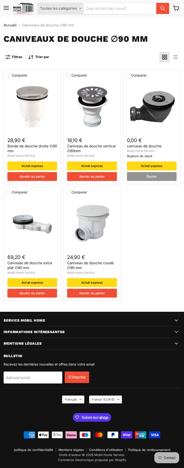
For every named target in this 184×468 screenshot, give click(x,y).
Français (71, 399)
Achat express (32, 166)
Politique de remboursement (149, 450)
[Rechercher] (162, 8)
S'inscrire (77, 377)
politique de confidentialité (33, 450)
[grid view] (164, 57)
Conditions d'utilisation (106, 450)
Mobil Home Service (21, 155)
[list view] (175, 57)
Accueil (10, 25)
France (103, 399)
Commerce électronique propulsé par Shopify (92, 460)
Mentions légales (71, 450)
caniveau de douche (144, 146)
